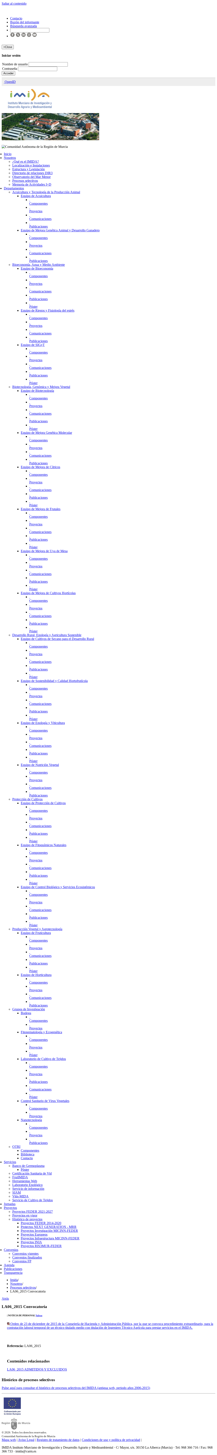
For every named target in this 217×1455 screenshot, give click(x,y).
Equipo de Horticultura (36, 975)
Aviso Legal (26, 1440)
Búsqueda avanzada (23, 26)
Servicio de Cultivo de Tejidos (32, 1200)
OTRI (16, 1146)
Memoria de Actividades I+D (31, 184)
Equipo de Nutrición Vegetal (40, 765)
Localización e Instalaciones (31, 165)
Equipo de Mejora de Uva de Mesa (44, 551)
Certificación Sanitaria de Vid (32, 1173)
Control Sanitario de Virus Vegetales (45, 1101)
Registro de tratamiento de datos (58, 1440)
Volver (39, 1315)
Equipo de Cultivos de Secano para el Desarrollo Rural (57, 639)
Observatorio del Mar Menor (31, 177)
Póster (33, 306)
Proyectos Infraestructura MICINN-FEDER (50, 1238)
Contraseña (10, 68)
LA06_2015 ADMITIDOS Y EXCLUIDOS (37, 1369)
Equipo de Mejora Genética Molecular (46, 432)
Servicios (10, 1162)
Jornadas (9, 1204)
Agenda (9, 1265)
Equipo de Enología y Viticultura (43, 723)
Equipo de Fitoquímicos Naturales (43, 845)
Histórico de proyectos (27, 1219)
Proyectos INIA (31, 1242)
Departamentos (14, 188)
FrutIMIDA (20, 1177)
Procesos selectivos (25, 180)
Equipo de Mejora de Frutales (40, 509)
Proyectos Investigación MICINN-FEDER (49, 1230)
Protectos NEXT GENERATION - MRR (49, 1227)
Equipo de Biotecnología (37, 390)
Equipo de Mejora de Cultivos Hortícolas (48, 593)
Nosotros (10, 158)
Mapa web (9, 1440)
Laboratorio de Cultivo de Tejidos (43, 1059)
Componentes (38, 203)
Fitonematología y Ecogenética (41, 1032)
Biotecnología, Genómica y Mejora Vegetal (41, 387)
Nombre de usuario (15, 64)
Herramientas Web (24, 1181)
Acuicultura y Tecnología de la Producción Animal (46, 192)
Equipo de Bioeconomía (37, 268)
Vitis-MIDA (20, 1196)
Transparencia (13, 1272)
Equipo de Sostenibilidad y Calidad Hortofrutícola (54, 681)
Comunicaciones (40, 219)
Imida (14, 1280)
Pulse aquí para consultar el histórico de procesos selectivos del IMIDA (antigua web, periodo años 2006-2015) (76, 1388)
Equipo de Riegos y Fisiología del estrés (47, 310)
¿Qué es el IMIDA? (25, 161)
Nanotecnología (31, 1120)
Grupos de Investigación (28, 1009)
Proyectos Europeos (34, 1234)
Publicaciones (38, 226)
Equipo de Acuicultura (36, 196)
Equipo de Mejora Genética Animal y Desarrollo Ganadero (60, 230)
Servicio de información (28, 1188)
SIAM (16, 1192)
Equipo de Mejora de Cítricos (40, 467)
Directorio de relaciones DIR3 (32, 173)
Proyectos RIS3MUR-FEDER (41, 1246)
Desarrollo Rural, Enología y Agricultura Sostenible (46, 635)
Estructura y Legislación (28, 169)
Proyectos (35, 211)
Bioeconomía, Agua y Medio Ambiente (38, 264)
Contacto (27, 1158)
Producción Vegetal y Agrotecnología (37, 929)
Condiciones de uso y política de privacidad (111, 1440)
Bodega (26, 1013)
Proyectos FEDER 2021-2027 (32, 1211)
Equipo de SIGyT (33, 345)
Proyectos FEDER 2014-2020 (41, 1223)
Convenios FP (21, 1261)
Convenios (11, 1250)
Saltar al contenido (14, 3)
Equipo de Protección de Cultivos (43, 803)
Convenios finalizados (27, 1257)
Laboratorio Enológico (27, 1185)
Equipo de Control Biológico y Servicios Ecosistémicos (58, 887)
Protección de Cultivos (27, 799)
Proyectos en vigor (24, 1215)
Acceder (8, 73)
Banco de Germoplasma (28, 1166)
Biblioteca (27, 1154)
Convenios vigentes (25, 1253)
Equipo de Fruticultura (36, 933)
